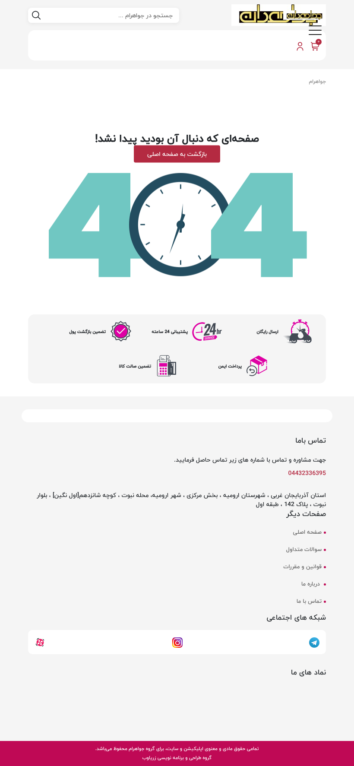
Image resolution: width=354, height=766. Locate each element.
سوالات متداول (304, 549)
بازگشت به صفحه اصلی (177, 153)
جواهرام (317, 81)
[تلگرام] (314, 642)
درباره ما (311, 584)
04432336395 (307, 473)
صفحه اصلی (307, 532)
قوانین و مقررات (303, 567)
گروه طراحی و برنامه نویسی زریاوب (177, 757)
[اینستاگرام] (177, 642)
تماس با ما (309, 601)
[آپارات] (40, 642)
